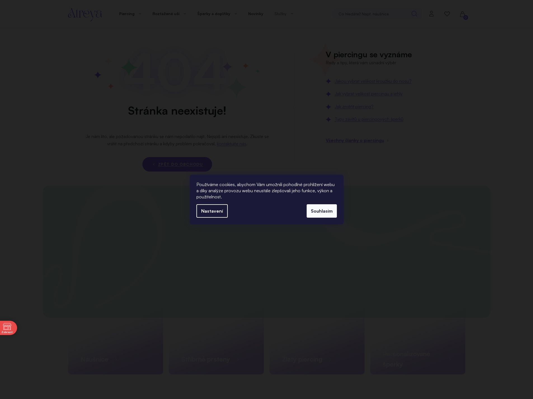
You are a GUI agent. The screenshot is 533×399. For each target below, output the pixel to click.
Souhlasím (322, 211)
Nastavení (212, 211)
